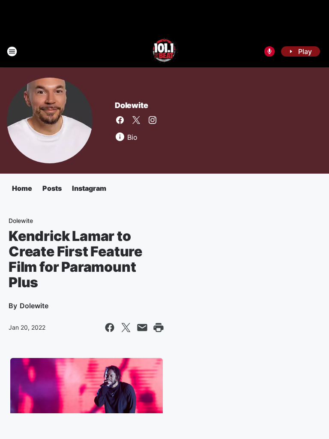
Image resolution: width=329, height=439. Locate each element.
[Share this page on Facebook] (110, 328)
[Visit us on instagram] (152, 120)
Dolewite (131, 105)
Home (22, 188)
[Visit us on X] (136, 120)
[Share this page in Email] (142, 328)
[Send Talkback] (269, 51)
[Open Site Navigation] (12, 51)
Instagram (89, 188)
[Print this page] (158, 328)
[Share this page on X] (126, 328)
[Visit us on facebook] (120, 120)
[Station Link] (165, 51)
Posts (52, 188)
